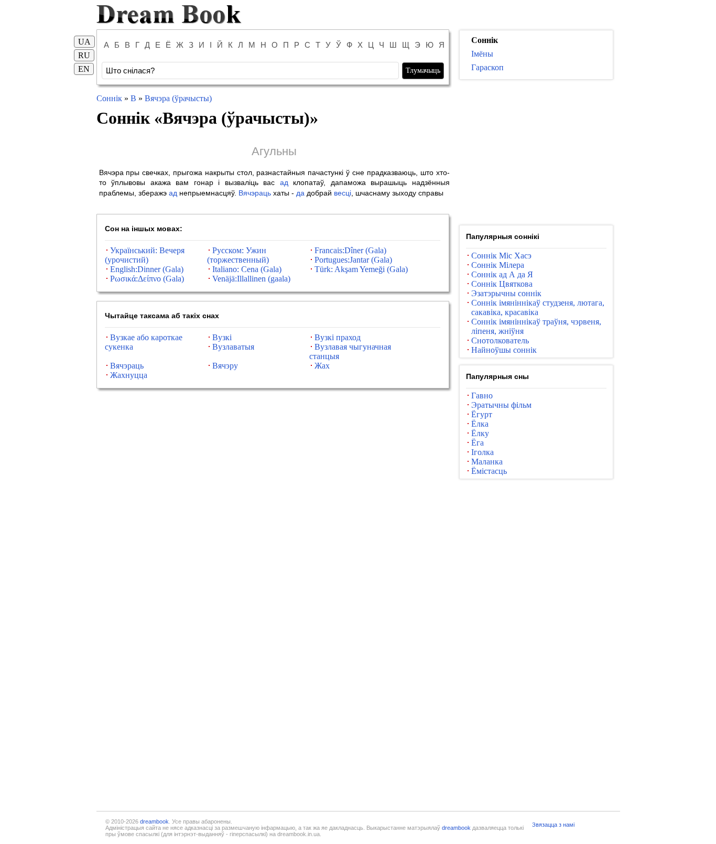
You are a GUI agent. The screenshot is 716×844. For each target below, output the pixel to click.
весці (342, 193)
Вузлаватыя (233, 346)
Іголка (482, 452)
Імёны (482, 53)
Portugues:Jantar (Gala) (353, 259)
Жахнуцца (128, 375)
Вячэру (225, 365)
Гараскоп (487, 67)
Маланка (487, 461)
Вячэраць (254, 193)
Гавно (482, 395)
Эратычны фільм (501, 405)
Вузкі (222, 337)
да (300, 193)
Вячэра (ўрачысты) (178, 98)
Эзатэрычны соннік (506, 293)
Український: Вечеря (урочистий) (145, 255)
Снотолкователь (500, 340)
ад (284, 182)
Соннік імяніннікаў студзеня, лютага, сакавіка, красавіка (537, 307)
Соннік (109, 98)
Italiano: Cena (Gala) (246, 269)
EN (84, 68)
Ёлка (480, 423)
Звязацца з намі (553, 824)
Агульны (274, 151)
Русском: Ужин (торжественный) (238, 255)
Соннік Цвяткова (502, 283)
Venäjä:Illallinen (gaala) (251, 278)
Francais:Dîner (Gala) (350, 250)
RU (84, 55)
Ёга (477, 442)
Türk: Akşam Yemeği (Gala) (361, 269)
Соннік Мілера (497, 265)
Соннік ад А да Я (502, 274)
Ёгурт (481, 414)
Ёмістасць (489, 471)
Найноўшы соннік (504, 349)
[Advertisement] (536, 152)
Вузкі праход (337, 337)
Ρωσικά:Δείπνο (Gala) (147, 278)
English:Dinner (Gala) (146, 269)
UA (84, 41)
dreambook (154, 821)
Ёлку (480, 433)
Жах (322, 365)
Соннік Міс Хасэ (501, 255)
